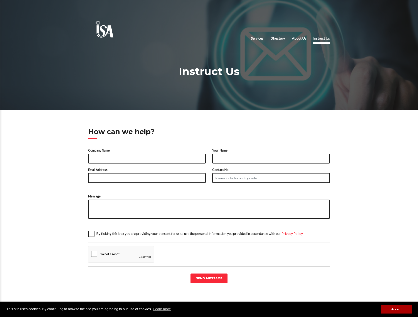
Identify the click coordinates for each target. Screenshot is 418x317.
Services (257, 38)
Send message (209, 278)
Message (94, 196)
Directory (277, 38)
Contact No (220, 170)
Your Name (220, 150)
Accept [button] (396, 309)
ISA (104, 29)
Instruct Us (321, 38)
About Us (299, 38)
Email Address (98, 170)
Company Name (99, 150)
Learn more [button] (162, 309)
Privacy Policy (292, 233)
